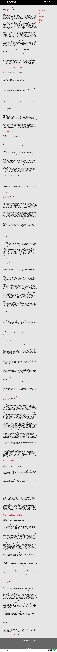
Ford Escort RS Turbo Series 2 (13, 195)
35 (23, 634)
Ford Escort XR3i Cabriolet (12, 67)
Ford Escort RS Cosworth (12, 261)
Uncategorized (41, 16)
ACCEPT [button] (50, 650)
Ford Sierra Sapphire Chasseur (14, 515)
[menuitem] (33, 3)
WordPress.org (41, 22)
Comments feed (41, 21)
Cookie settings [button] (45, 650)
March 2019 (41, 13)
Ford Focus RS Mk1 (9, 131)
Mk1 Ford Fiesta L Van (10, 397)
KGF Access (7, 10)
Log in (40, 19)
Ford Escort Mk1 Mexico (11, 8)
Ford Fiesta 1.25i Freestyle (12, 461)
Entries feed (41, 20)
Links (28, 645)
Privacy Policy (28, 648)
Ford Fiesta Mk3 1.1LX (10, 580)
